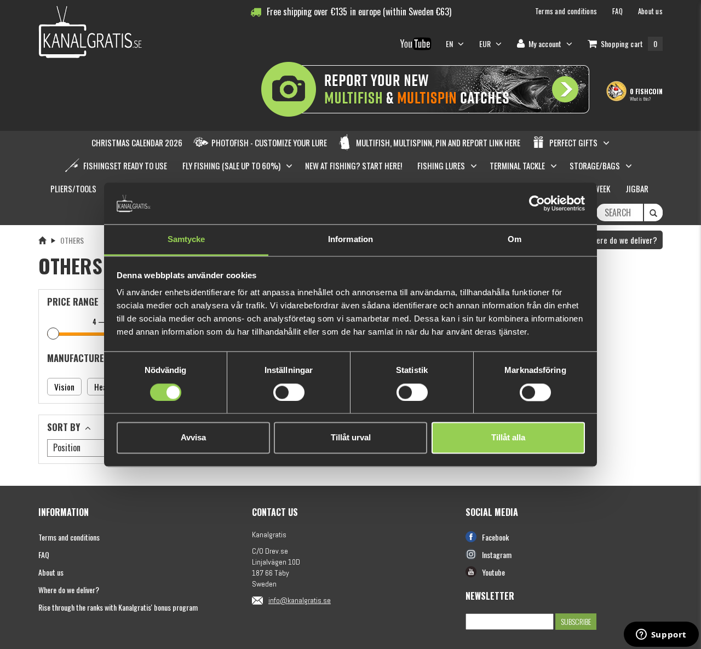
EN (450, 43)
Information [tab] (350, 239)
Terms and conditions (69, 537)
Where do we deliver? (620, 240)
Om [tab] (514, 239)
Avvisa (193, 438)
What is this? (640, 98)
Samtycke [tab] (186, 239)
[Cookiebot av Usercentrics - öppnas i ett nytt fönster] (537, 203)
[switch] (288, 392)
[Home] (42, 240)
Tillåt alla (508, 438)
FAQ (43, 554)
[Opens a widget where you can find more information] (661, 635)
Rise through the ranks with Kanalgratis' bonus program (118, 607)
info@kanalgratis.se (299, 600)
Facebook (495, 537)
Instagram (497, 554)
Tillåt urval (351, 438)
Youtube (493, 572)
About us (51, 572)
